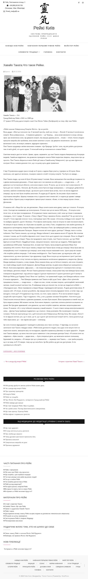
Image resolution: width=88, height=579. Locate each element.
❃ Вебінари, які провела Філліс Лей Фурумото (19, 536)
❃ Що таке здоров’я (10, 428)
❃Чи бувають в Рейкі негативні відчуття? (17, 491)
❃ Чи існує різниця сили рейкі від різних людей (19, 477)
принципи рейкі (29, 567)
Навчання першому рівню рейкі (44, 46)
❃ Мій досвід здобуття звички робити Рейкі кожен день (23, 385)
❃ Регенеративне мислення (13, 521)
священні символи (63, 567)
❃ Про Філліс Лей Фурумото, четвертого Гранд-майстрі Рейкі (26, 400)
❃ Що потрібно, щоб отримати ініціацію (16, 474)
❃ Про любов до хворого (12, 434)
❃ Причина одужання (11, 445)
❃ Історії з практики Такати (12, 504)
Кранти (7, 71)
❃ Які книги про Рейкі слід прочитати (16, 472)
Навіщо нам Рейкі (15, 46)
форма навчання (56, 563)
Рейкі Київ (44, 27)
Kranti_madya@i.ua (12, 11)
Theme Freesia (47, 576)
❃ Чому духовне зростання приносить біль (19, 437)
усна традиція (73, 563)
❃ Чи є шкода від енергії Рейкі (14, 388)
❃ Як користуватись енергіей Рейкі (15, 486)
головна (48, 52)
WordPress (65, 576)
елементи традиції (28, 52)
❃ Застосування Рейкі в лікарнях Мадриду (18, 518)
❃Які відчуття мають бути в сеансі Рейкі (17, 489)
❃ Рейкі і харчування (10, 470)
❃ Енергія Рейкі (9, 394)
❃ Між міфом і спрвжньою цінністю (16, 414)
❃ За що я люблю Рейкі (11, 479)
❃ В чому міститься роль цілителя (16, 431)
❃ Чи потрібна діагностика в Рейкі (15, 482)
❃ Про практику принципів (13, 391)
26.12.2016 (17, 71)
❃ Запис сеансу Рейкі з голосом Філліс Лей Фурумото (22, 533)
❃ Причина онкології (11, 439)
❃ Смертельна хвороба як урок (15, 442)
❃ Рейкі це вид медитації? (12, 484)
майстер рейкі (71, 46)
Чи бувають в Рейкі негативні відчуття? (17, 549)
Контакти (61, 52)
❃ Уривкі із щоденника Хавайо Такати (16, 509)
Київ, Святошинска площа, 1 (15, 2)
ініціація (31, 563)
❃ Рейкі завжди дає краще (13, 403)
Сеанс (42, 563)
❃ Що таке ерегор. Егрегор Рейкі (15, 411)
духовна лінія (45, 567)
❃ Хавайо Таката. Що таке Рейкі (14, 506)
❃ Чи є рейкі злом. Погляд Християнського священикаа (24, 409)
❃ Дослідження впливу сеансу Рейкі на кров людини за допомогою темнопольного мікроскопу (36, 513)
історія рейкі (13, 567)
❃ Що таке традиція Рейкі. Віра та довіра (18, 406)
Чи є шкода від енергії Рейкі (14, 361)
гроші (78, 567)
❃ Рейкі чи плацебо (10, 397)
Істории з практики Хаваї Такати (72, 361)
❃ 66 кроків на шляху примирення (15, 516)
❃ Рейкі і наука (8, 511)
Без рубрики (19, 351)
